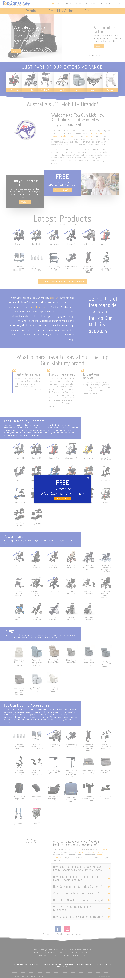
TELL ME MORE (62, 498)
